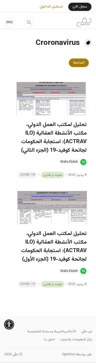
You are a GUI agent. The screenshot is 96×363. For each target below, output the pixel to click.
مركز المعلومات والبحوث (76, 339)
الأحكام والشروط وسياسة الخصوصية (51, 331)
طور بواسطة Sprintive (77, 354)
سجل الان (80, 7)
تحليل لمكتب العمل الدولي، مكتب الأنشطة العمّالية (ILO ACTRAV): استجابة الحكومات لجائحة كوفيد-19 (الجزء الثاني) (54, 137)
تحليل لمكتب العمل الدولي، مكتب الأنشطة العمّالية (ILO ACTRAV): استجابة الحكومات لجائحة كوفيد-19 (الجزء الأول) (54, 246)
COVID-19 (27, 175)
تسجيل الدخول (51, 7)
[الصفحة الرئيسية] (84, 22)
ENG (9, 22)
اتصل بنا (49, 339)
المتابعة (79, 63)
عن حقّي (86, 331)
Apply (29, 22)
